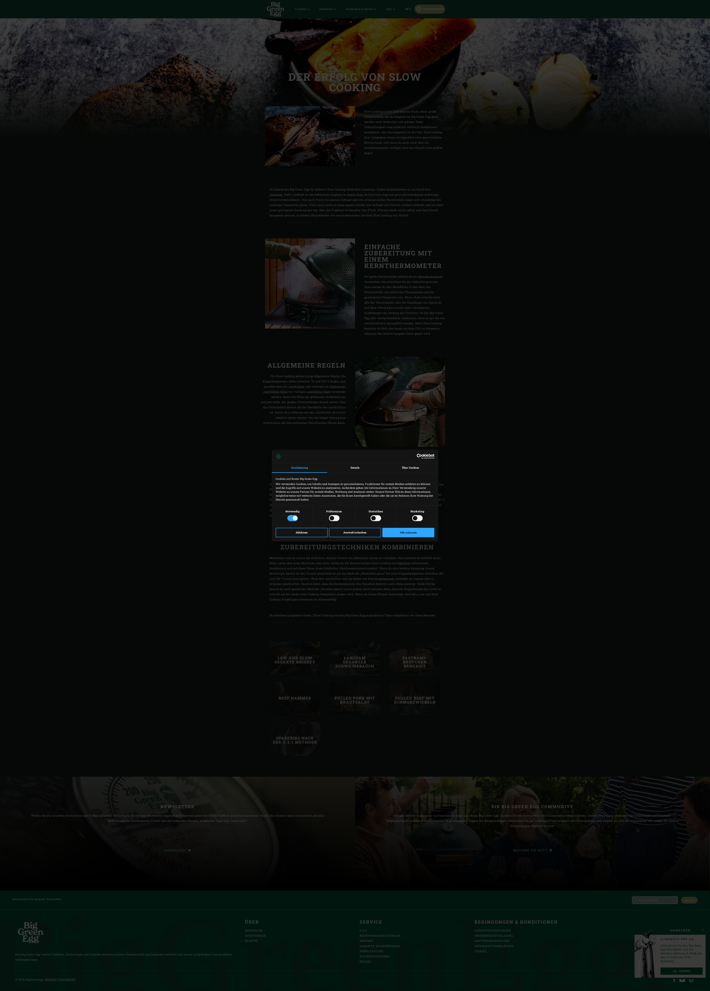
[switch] (334, 518)
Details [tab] (355, 467)
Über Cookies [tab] (410, 467)
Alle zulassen (408, 532)
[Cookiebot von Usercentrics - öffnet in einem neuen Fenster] (418, 456)
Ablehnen (302, 532)
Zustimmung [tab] (299, 467)
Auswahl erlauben (354, 532)
